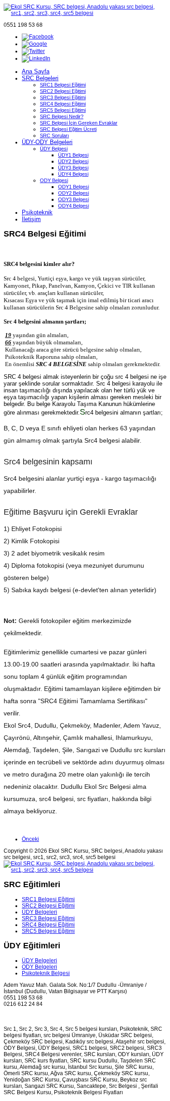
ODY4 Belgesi (73, 205)
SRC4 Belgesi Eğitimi (63, 103)
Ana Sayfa (35, 71)
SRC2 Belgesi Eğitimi (63, 91)
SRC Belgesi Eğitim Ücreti (68, 129)
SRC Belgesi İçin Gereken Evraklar (78, 123)
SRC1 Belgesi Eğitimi (63, 84)
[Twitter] (33, 51)
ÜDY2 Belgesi (73, 161)
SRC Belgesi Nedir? (61, 116)
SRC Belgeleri (40, 78)
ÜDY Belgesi (54, 148)
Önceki (30, 839)
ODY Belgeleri (39, 967)
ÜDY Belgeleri (39, 912)
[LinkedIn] (36, 58)
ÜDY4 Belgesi (73, 174)
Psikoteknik (37, 212)
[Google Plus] (34, 44)
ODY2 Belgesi (73, 193)
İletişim (31, 219)
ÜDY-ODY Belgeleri (47, 142)
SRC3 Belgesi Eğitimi (63, 97)
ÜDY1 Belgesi (73, 155)
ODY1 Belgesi (73, 186)
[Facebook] (37, 37)
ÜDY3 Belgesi (73, 167)
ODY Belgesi (54, 180)
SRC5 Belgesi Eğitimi (63, 110)
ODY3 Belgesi (73, 199)
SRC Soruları (54, 135)
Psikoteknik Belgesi (46, 973)
